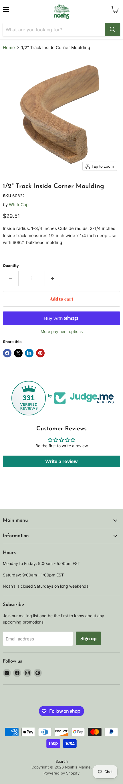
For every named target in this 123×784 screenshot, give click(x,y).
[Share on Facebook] (7, 353)
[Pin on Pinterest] (40, 353)
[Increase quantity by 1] (52, 278)
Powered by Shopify (61, 773)
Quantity (11, 266)
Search (61, 761)
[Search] (112, 29)
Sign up (88, 638)
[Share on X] (18, 353)
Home (9, 47)
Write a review (61, 461)
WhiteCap (19, 204)
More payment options (62, 331)
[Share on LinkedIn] (29, 353)
